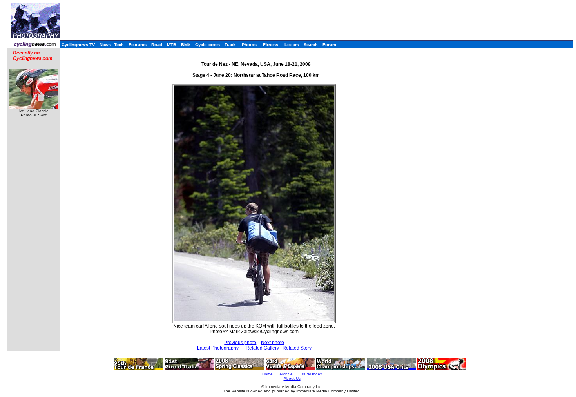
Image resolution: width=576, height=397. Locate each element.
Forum (329, 44)
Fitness (270, 44)
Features (138, 44)
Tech (119, 44)
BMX (185, 44)
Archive (286, 374)
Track (230, 44)
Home (267, 374)
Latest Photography (218, 348)
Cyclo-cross (207, 44)
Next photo (272, 342)
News (105, 44)
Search (311, 44)
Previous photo (240, 342)
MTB (171, 44)
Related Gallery (262, 348)
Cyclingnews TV (78, 44)
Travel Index (311, 374)
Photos (249, 44)
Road (156, 44)
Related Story (297, 348)
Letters (291, 44)
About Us (292, 378)
